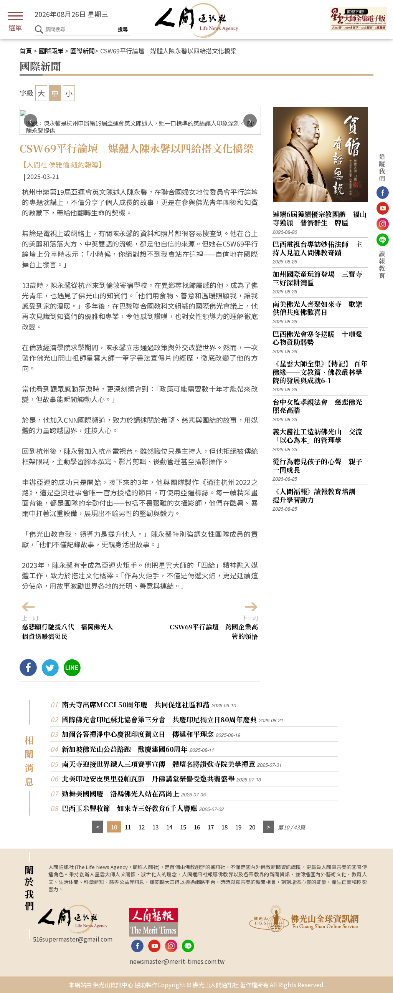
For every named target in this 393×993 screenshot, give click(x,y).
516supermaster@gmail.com (72, 939)
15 (183, 827)
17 (211, 827)
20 (252, 827)
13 (155, 827)
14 (169, 827)
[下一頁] (268, 826)
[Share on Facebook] (28, 673)
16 (197, 827)
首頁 (26, 50)
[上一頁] (97, 826)
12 (142, 827)
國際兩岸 (51, 50)
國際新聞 (82, 50)
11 (128, 827)
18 (224, 827)
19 (238, 827)
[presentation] (30, 120)
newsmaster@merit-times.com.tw (177, 961)
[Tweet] (50, 673)
